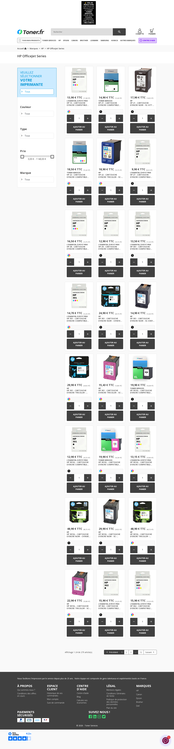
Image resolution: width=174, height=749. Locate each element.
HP (137, 690)
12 (141, 652)
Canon (139, 694)
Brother (139, 702)
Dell (137, 706)
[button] (140, 32)
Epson (139, 698)
